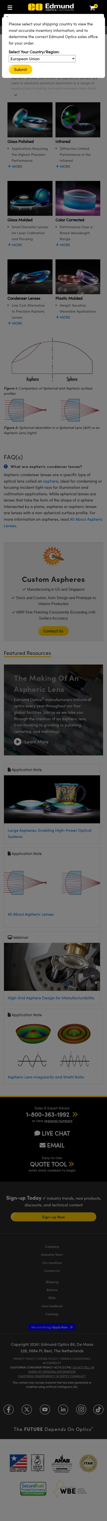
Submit (20, 69)
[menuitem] (11, 6)
